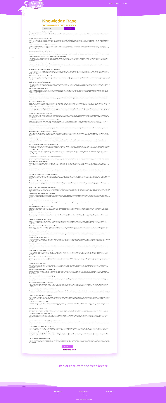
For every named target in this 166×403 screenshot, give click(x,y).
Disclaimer (110, 393)
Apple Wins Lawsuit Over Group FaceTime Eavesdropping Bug (42, 276)
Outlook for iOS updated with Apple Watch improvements (41, 256)
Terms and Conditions (110, 394)
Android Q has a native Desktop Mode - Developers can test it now (43, 225)
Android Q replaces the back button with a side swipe (40, 180)
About (84, 393)
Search (69, 28)
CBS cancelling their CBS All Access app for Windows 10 (40, 75)
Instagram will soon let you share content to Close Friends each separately (44, 69)
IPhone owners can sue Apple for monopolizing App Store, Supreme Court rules (45, 320)
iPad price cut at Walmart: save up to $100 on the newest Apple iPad (43, 144)
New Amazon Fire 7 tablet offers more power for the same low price (43, 106)
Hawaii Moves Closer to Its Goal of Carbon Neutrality (40, 219)
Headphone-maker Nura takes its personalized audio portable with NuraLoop (45, 137)
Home (58, 393)
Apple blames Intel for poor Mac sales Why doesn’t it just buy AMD (43, 288)
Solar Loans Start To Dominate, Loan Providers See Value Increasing (43, 174)
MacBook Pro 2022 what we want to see (37, 263)
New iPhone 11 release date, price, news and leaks (39, 125)
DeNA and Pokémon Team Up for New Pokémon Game (40, 167)
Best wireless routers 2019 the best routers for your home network (43, 131)
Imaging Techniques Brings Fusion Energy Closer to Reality (41, 206)
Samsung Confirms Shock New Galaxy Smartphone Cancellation (42, 187)
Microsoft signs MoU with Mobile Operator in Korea (39, 338)
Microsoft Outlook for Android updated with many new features (42, 62)
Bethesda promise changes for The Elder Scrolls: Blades (41, 31)
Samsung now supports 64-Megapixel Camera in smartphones (42, 193)
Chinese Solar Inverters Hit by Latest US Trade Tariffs (40, 51)
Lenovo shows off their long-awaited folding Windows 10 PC (41, 326)
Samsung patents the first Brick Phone (37, 243)
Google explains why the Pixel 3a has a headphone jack (40, 295)
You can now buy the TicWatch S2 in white (38, 308)
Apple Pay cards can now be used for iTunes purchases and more (42, 269)
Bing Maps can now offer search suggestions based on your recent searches (45, 331)
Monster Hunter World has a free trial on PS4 (38, 161)
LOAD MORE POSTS (67, 346)
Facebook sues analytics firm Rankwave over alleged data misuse (43, 200)
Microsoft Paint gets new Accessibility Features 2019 (40, 113)
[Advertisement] (12, 37)
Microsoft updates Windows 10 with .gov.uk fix (38, 88)
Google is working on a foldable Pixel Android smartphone (41, 250)
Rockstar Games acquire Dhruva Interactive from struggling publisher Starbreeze (46, 156)
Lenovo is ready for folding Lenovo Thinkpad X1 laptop (40, 313)
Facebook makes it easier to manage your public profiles (41, 282)
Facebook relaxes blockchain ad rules (37, 101)
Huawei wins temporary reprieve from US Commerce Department (42, 44)
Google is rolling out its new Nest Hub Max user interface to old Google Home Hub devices (47, 56)
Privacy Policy (84, 394)
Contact (58, 394)
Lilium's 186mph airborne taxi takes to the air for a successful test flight (44, 119)
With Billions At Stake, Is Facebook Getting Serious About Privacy (42, 212)
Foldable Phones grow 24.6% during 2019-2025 (38, 301)
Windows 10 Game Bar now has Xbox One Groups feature (41, 149)
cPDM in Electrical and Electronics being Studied (39, 231)
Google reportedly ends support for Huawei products (40, 82)
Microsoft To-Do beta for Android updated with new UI (40, 38)
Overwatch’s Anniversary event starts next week (39, 95)
